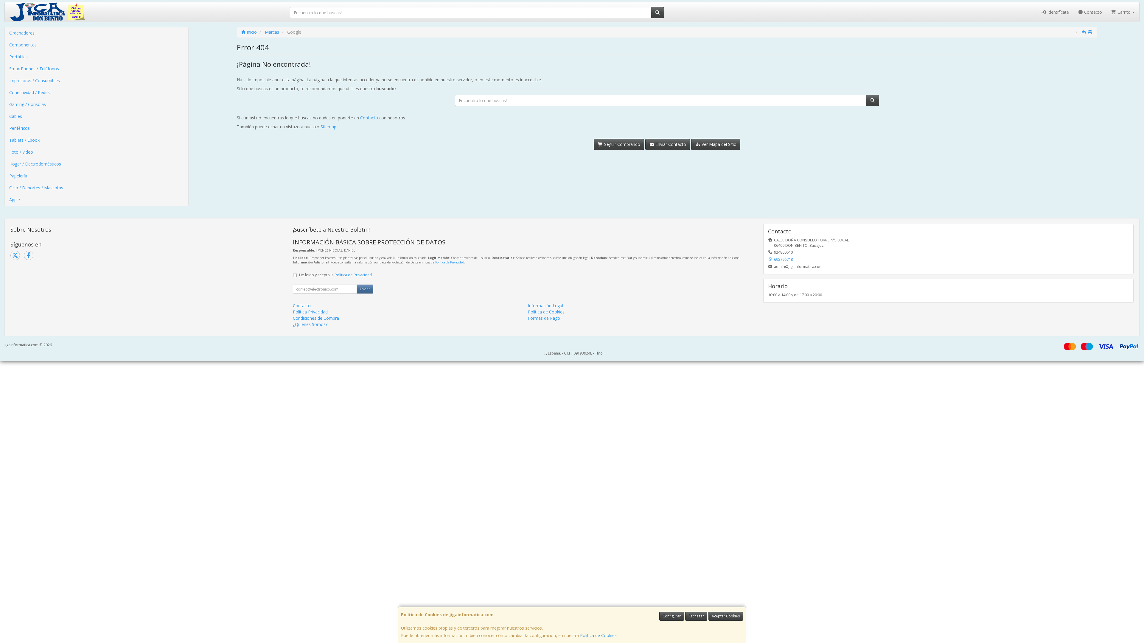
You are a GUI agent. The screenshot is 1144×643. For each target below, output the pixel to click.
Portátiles (18, 57)
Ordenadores (22, 33)
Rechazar (696, 616)
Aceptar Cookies (726, 616)
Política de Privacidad (449, 262)
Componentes (23, 45)
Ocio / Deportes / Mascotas (36, 188)
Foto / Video (21, 152)
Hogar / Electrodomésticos (35, 164)
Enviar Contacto (670, 144)
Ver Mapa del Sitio (718, 144)
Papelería (18, 176)
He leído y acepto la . (336, 274)
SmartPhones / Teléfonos (34, 68)
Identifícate (1057, 12)
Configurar (672, 616)
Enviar (365, 288)
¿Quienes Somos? (310, 324)
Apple (14, 199)
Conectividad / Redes (29, 92)
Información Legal (545, 305)
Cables (15, 116)
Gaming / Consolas (27, 104)
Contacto (1092, 12)
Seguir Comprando (621, 144)
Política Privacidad (310, 312)
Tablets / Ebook (24, 140)
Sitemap (328, 126)
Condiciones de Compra (316, 318)
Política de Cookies (598, 635)
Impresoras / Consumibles (34, 80)
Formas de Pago (544, 318)
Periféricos (19, 128)
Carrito (1124, 12)
